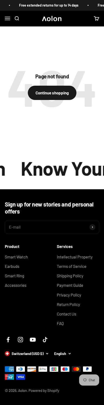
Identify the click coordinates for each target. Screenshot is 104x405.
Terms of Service (71, 266)
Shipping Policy (70, 275)
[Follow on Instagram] (20, 339)
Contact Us (66, 313)
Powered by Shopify (44, 390)
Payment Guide (70, 285)
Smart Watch (16, 256)
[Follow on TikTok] (45, 339)
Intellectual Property (75, 256)
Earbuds (12, 266)
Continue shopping (52, 92)
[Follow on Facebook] (8, 339)
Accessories (15, 285)
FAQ (60, 323)
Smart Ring (14, 275)
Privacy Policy (69, 294)
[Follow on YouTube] (33, 339)
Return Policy (68, 304)
